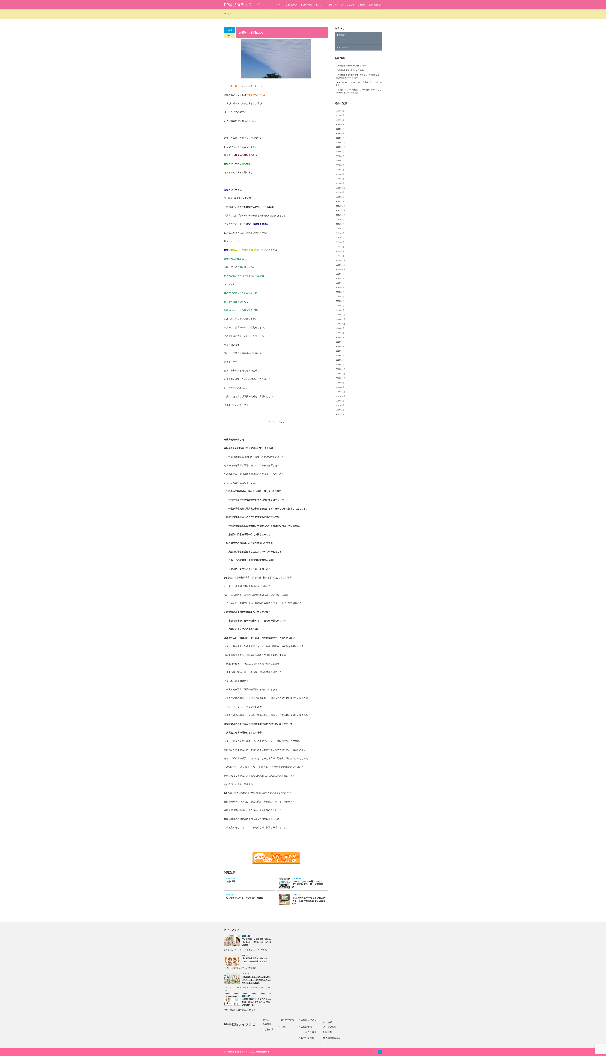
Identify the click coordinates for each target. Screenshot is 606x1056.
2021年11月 (340, 210)
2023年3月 (340, 174)
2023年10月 (340, 147)
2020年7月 (340, 283)
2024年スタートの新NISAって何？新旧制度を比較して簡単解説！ (307, 884)
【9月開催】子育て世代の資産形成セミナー (353, 70)
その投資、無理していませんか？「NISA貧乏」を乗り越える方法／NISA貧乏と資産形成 (256, 980)
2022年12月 (340, 188)
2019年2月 (340, 360)
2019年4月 (340, 351)
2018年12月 (340, 369)
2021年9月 (340, 220)
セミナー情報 (306, 5)
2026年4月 (340, 124)
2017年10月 (340, 396)
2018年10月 (340, 378)
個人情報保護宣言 (332, 1037)
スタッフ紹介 (319, 5)
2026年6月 (340, 120)
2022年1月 (340, 201)
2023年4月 (340, 170)
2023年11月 (340, 143)
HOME (278, 5)
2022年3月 (340, 192)
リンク (326, 1043)
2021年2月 (340, 251)
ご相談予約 (306, 1026)
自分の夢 (230, 881)
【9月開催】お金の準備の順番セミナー (351, 66)
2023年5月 (340, 165)
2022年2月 (340, 197)
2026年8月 (340, 111)
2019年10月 (340, 324)
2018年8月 (340, 387)
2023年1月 (340, 183)
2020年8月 (340, 278)
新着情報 (267, 1024)
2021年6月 (340, 233)
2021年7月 (340, 229)
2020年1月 (340, 310)
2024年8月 (340, 129)
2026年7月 (340, 115)
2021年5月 (340, 238)
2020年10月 (340, 269)
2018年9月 (340, 383)
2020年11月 (340, 265)
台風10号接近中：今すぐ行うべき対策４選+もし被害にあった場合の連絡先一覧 (256, 1002)
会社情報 (361, 5)
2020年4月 (340, 297)
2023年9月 (340, 152)
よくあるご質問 (347, 5)
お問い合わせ (375, 5)
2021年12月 (340, 206)
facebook (380, 1052)
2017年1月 (340, 414)
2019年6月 (340, 342)
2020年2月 (340, 306)
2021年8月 (340, 224)
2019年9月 (340, 328)
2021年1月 (340, 256)
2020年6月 (340, 287)
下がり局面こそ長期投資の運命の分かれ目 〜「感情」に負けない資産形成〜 (256, 942)
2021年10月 (340, 215)
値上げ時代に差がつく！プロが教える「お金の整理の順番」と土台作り (309, 901)
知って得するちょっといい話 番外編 (244, 898)
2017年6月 (340, 401)
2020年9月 (340, 274)
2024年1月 (340, 138)
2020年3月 (340, 301)
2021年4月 (340, 242)
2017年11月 (340, 392)
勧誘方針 (327, 1032)
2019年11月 (340, 319)
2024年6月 (340, 133)
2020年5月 (340, 292)
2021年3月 (340, 247)
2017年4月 (340, 410)
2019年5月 (340, 346)
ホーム (266, 1019)
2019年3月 (340, 355)
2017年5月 (340, 405)
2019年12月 (340, 315)
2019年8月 (340, 333)
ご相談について (292, 5)
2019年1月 (340, 364)
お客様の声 (333, 5)
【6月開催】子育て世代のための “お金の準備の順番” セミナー (256, 960)
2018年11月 (340, 374)
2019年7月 (340, 337)
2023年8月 (340, 156)
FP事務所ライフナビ (242, 5)
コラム (339, 41)
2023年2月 (340, 179)
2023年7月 (340, 161)
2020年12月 (340, 260)
